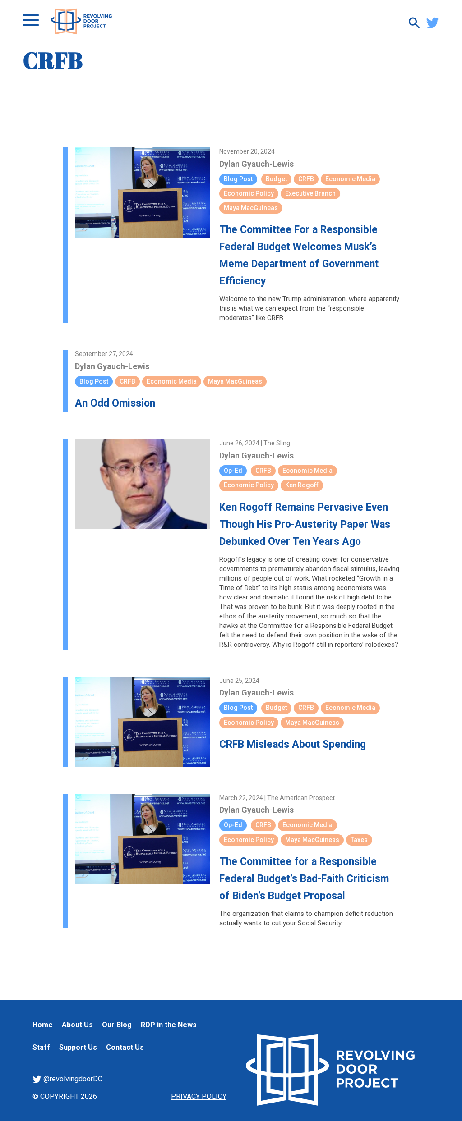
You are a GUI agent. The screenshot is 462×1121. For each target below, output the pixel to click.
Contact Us (125, 1047)
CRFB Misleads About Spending (292, 744)
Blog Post (238, 179)
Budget (276, 179)
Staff (41, 1047)
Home (42, 1024)
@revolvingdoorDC (72, 1079)
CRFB (306, 179)
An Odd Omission (115, 403)
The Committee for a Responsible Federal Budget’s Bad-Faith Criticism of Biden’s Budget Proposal (304, 879)
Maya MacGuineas (251, 207)
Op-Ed (233, 470)
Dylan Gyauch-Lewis (256, 164)
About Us (77, 1024)
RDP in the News (169, 1024)
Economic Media (350, 179)
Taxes (359, 839)
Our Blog (117, 1024)
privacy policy (198, 1096)
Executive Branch (310, 193)
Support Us (78, 1047)
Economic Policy (249, 193)
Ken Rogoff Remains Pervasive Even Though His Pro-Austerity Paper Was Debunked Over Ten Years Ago (304, 524)
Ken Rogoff (302, 485)
